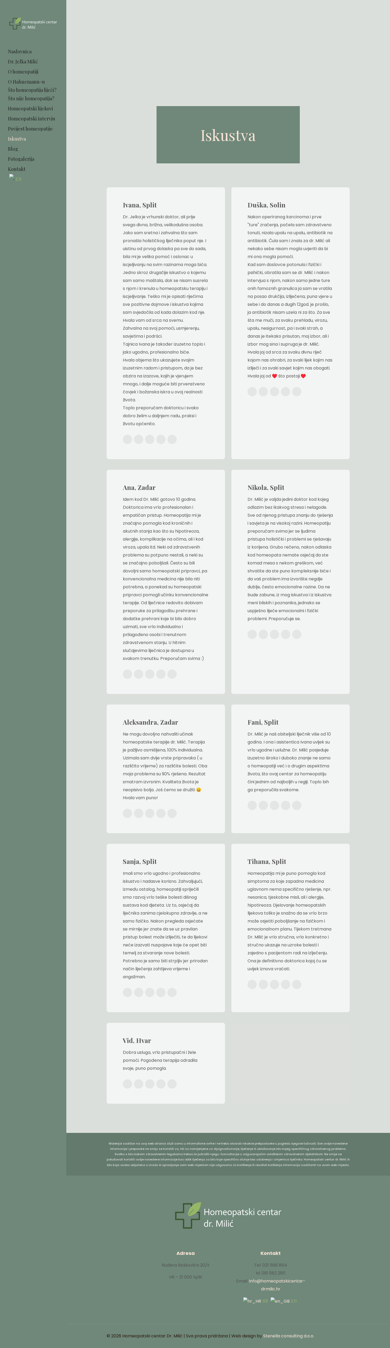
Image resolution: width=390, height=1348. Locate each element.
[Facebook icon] (29, 197)
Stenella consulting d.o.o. (288, 1336)
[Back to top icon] (347, 1334)
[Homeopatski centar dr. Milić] (33, 23)
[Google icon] (37, 197)
